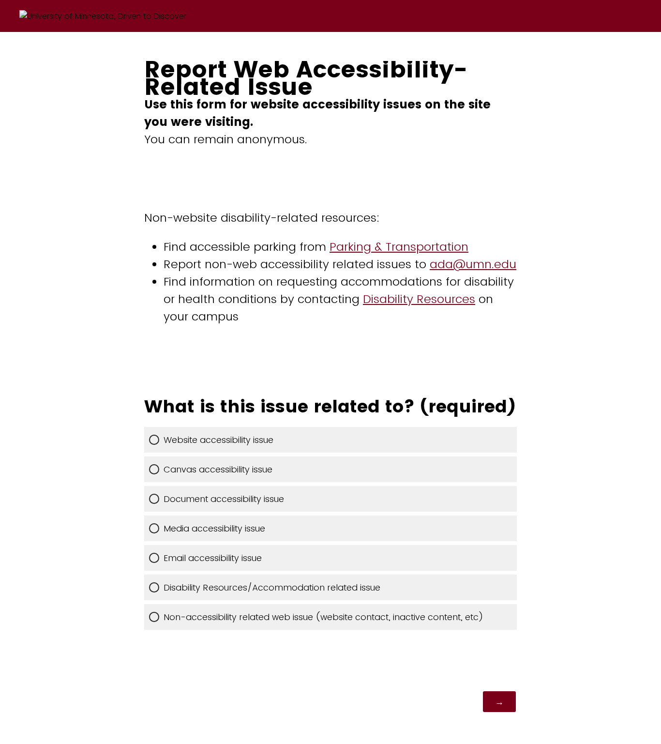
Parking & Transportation (399, 247)
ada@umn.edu (473, 264)
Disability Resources (419, 299)
